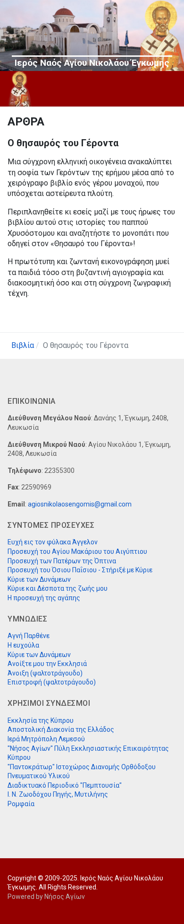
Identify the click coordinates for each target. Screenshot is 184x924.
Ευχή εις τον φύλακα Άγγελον (53, 542)
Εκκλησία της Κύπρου (41, 720)
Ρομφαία (21, 804)
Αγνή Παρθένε (29, 636)
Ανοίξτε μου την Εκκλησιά (47, 663)
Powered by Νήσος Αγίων (46, 896)
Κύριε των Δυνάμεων (39, 579)
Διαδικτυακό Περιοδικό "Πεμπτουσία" (65, 785)
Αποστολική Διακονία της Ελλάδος (61, 729)
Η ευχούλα (23, 645)
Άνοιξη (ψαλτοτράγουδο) (45, 673)
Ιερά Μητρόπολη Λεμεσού (46, 739)
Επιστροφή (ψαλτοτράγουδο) (52, 682)
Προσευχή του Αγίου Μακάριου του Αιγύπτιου (77, 551)
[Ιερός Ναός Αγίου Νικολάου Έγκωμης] (20, 89)
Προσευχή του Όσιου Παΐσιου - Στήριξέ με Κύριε (80, 570)
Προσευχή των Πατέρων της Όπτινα (62, 561)
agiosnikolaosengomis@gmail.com (80, 504)
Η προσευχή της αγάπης (44, 598)
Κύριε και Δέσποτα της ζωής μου (58, 588)
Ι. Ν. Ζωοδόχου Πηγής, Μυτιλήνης (58, 794)
